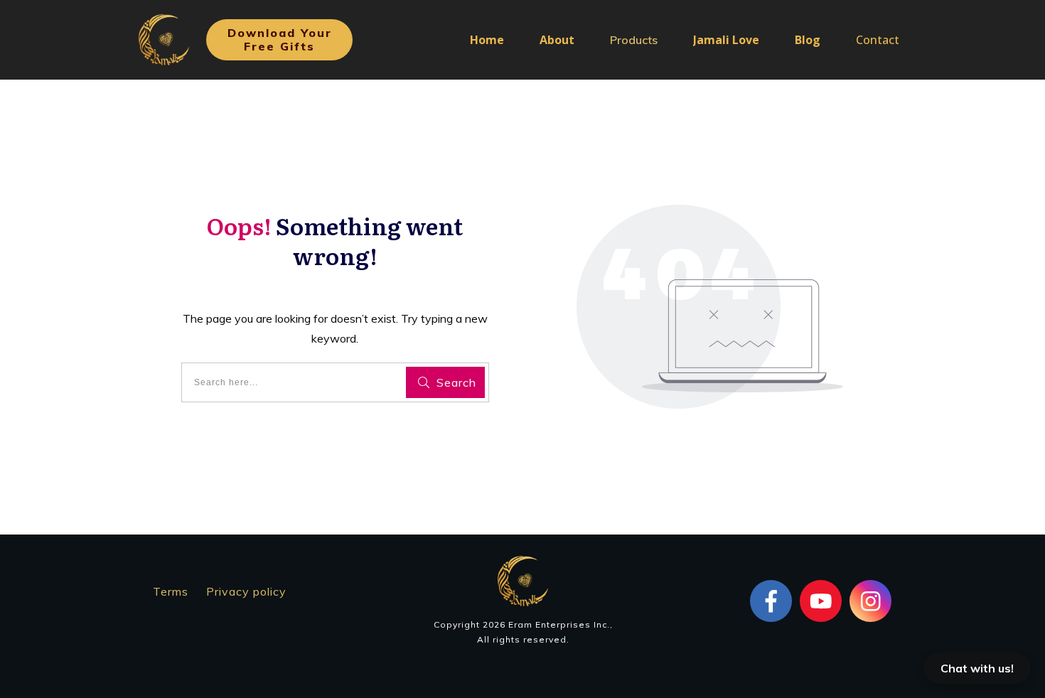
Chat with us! (977, 668)
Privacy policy (246, 591)
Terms (170, 591)
